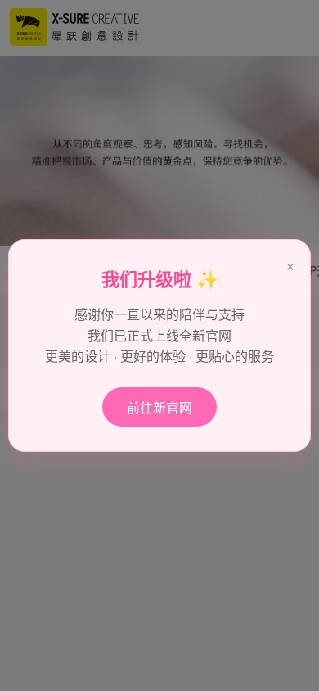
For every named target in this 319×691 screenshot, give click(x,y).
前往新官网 (159, 407)
